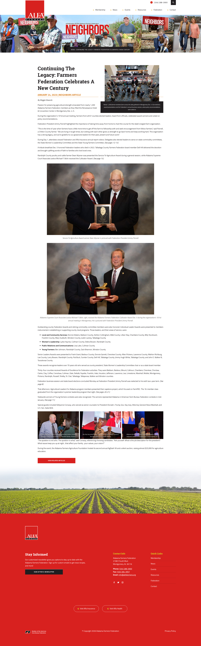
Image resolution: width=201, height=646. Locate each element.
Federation (158, 9)
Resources (142, 9)
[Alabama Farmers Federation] (31, 533)
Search (173, 2)
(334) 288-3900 (161, 2)
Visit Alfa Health (116, 608)
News (115, 9)
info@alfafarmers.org (127, 574)
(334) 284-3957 (123, 571)
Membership (100, 9)
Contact (173, 9)
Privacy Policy (170, 631)
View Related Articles (56, 460)
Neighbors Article (70, 95)
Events (127, 9)
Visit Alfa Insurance (87, 608)
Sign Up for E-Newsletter (44, 572)
